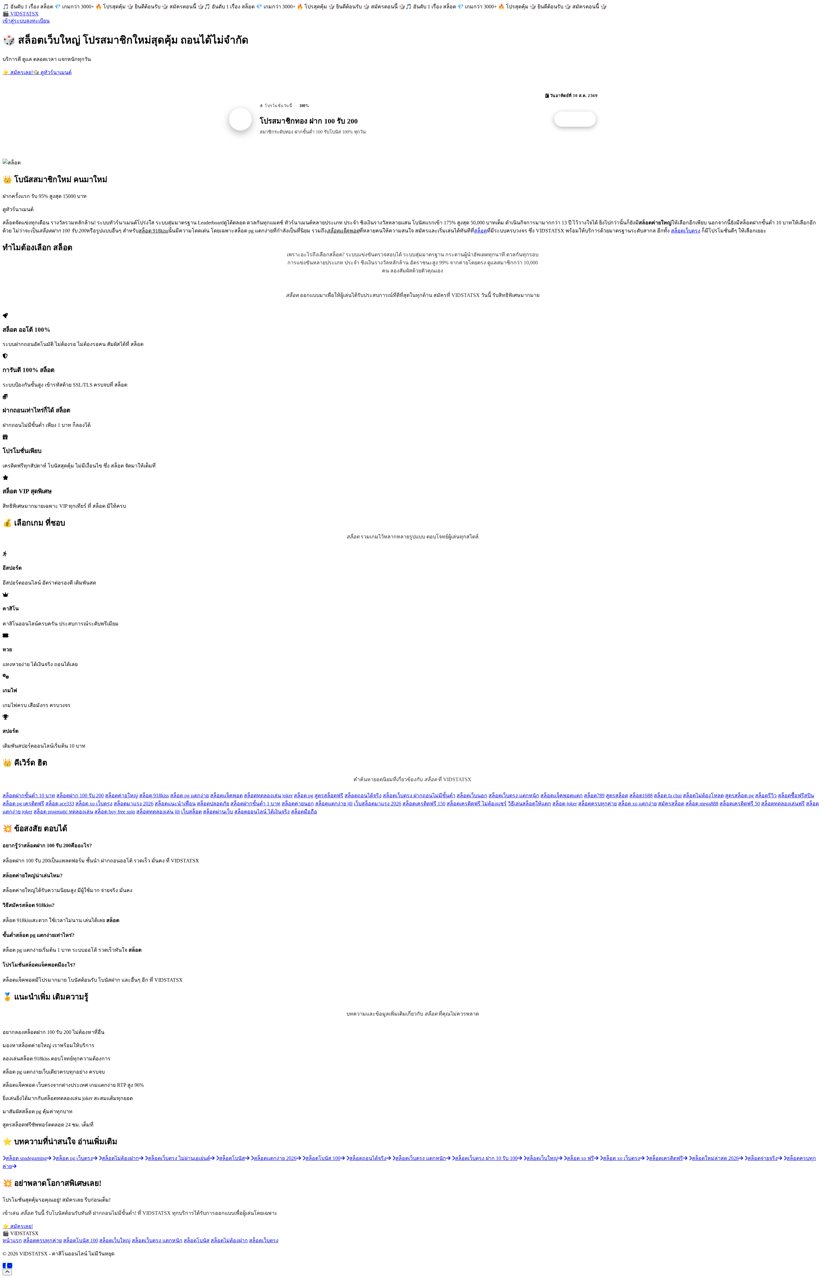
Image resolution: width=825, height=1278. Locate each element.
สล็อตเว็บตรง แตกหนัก (514, 795)
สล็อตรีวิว (766, 795)
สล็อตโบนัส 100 (80, 1240)
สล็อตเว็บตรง (685, 230)
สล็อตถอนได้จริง (363, 795)
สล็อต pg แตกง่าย (189, 795)
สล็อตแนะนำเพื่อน (175, 803)
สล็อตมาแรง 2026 (133, 803)
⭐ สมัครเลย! (18, 72)
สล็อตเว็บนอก (472, 795)
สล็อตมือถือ (304, 811)
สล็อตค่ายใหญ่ (121, 795)
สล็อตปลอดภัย (213, 803)
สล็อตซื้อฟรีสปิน (796, 795)
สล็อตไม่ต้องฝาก (229, 1240)
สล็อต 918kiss (154, 795)
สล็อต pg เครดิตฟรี (23, 803)
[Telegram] (9, 1265)
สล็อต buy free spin (114, 811)
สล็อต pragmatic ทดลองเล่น (63, 811)
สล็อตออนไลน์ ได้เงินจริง (262, 811)
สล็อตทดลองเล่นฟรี (783, 803)
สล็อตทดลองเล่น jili (158, 811)
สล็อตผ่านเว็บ (218, 811)
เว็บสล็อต (191, 811)
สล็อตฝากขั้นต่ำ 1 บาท (255, 803)
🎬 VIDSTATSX (21, 13)
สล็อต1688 (641, 795)
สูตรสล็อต (617, 795)
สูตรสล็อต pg (739, 795)
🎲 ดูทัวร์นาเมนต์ (52, 72)
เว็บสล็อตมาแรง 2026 (377, 803)
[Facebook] (4, 1265)
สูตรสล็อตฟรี (329, 795)
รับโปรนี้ (578, 119)
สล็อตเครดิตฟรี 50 (740, 803)
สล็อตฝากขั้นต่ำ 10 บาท (29, 795)
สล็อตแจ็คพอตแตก (561, 795)
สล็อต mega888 (701, 803)
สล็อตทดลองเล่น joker (268, 795)
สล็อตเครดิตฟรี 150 (424, 803)
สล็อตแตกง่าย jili (334, 803)
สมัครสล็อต (671, 803)
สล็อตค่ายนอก (298, 803)
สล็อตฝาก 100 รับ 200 (80, 795)
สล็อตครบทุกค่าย (597, 803)
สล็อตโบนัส (196, 1240)
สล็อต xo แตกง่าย (637, 803)
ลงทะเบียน (38, 21)
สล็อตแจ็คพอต (226, 795)
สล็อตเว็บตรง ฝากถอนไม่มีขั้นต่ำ (419, 795)
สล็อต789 (594, 795)
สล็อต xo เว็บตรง (93, 803)
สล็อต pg (303, 795)
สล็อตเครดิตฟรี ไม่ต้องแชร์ (477, 803)
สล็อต (480, 230)
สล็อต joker (564, 803)
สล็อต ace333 (59, 803)
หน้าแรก (12, 1240)
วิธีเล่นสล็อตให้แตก (529, 803)
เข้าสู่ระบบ (14, 21)
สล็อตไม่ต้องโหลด (703, 795)
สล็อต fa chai (668, 795)
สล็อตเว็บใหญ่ (115, 1240)
